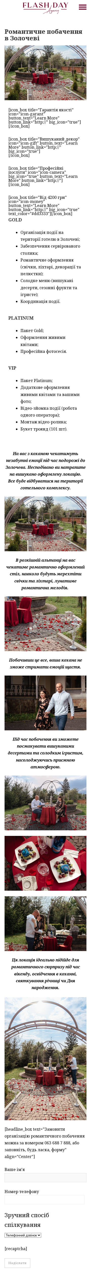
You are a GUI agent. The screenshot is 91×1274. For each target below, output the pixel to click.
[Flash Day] (45, 7)
